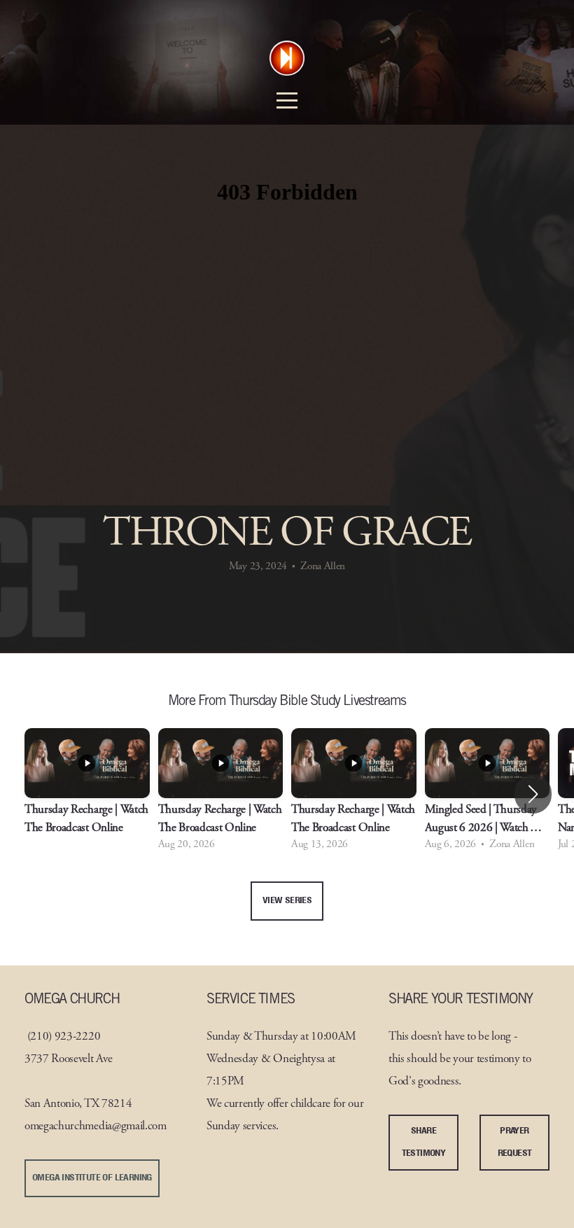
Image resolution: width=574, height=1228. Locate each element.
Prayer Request (515, 1142)
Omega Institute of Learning (92, 1178)
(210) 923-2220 (64, 1037)
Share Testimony (424, 1142)
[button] (533, 794)
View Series (287, 901)
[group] (87, 794)
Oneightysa (299, 1060)
